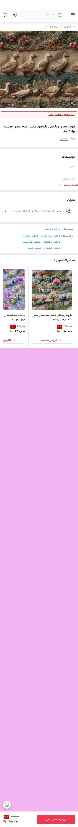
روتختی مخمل (31, 236)
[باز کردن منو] (72, 15)
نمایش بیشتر (70, 185)
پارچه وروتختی (51, 26)
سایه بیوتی (69, 26)
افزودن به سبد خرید (56, 819)
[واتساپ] (7, 805)
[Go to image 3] (3, 104)
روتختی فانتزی (53, 248)
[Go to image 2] (5, 104)
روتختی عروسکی (32, 242)
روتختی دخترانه (52, 242)
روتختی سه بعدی (51, 236)
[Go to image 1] (9, 104)
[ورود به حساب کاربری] (15, 15)
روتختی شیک (35, 248)
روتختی (64, 138)
